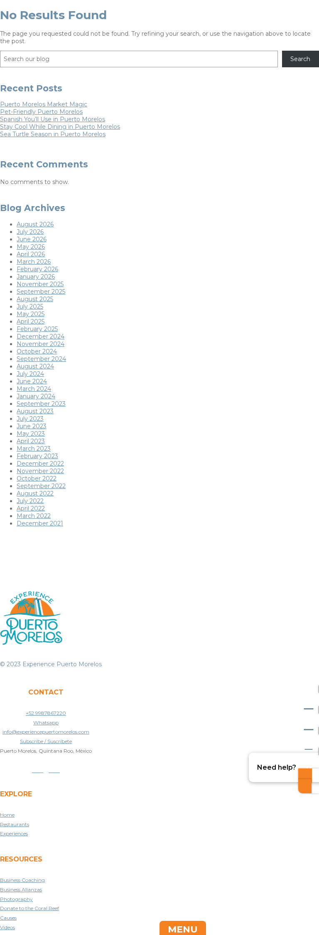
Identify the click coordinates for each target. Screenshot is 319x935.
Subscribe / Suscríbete (46, 741)
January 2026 (36, 276)
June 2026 (32, 239)
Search (300, 59)
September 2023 (41, 403)
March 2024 (34, 389)
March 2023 (34, 448)
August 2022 (35, 493)
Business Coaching (22, 880)
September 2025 (41, 291)
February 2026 (37, 269)
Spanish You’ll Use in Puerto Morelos (52, 119)
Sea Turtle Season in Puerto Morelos (53, 134)
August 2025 (35, 299)
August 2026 (35, 224)
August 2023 (35, 411)
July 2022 (30, 501)
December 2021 (40, 523)
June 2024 (32, 381)
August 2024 (35, 366)
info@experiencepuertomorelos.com (45, 732)
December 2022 (40, 463)
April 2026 (31, 254)
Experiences (14, 833)
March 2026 (34, 261)
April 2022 (31, 508)
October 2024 (37, 351)
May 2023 (31, 433)
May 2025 (30, 314)
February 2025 (37, 329)
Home (7, 815)
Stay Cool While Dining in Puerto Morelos (60, 126)
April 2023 (31, 441)
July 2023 (30, 418)
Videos (7, 927)
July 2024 (30, 374)
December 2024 (40, 336)
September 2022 (41, 486)
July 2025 (30, 306)
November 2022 (40, 471)
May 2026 (31, 246)
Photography (16, 899)
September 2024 (41, 359)
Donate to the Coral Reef (29, 908)
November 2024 (40, 344)
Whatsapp (46, 722)
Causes (8, 918)
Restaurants (14, 824)
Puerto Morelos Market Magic (43, 104)
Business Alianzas (21, 889)
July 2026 (30, 232)
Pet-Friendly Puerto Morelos (41, 111)
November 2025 (40, 284)
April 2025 (30, 321)
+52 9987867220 (46, 713)
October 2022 (36, 478)
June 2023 (32, 426)
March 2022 (34, 516)
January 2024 (36, 396)
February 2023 (37, 456)
